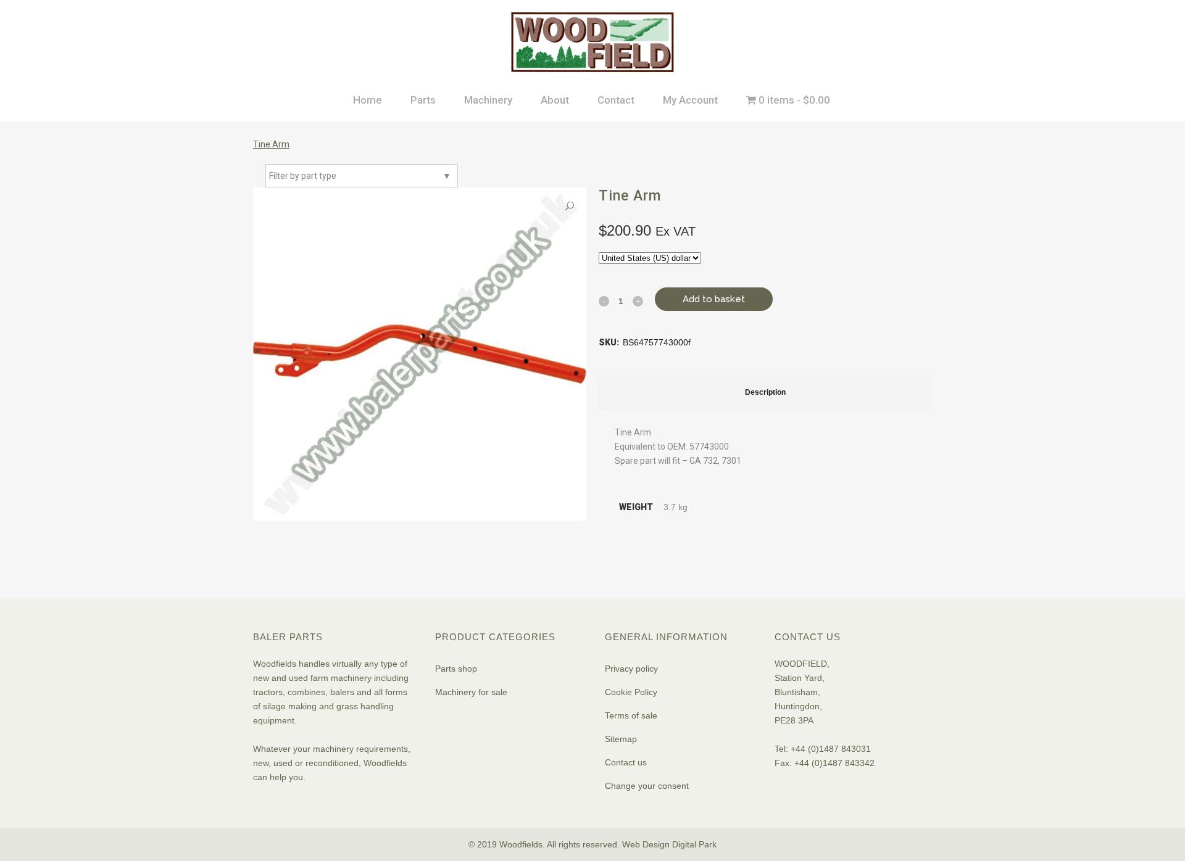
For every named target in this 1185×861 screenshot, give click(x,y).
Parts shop (456, 669)
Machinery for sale (471, 692)
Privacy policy (631, 669)
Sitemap (621, 739)
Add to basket (714, 299)
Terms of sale (631, 715)
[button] (569, 206)
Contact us (626, 762)
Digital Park (694, 844)
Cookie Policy (631, 692)
